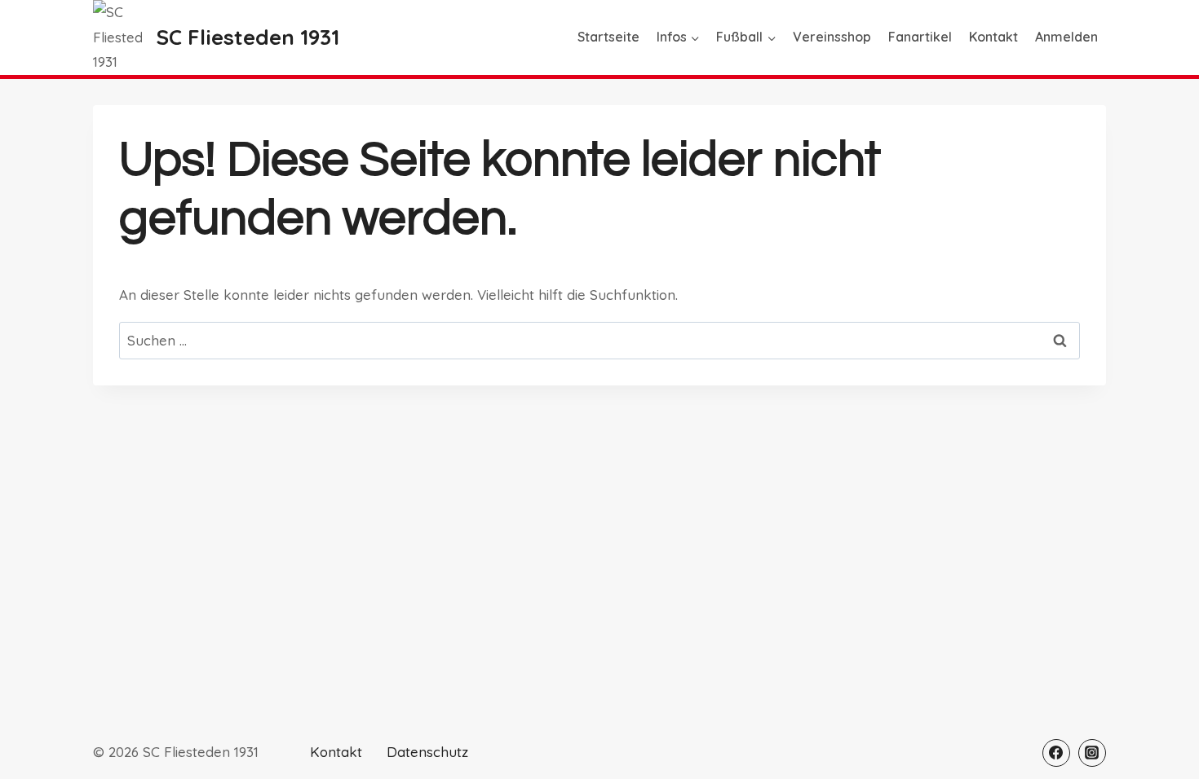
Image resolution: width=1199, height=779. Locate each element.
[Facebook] (1056, 753)
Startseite (608, 37)
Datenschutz (427, 751)
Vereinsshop (832, 37)
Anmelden (1066, 37)
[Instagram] (1092, 753)
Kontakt (993, 37)
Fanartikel (920, 37)
